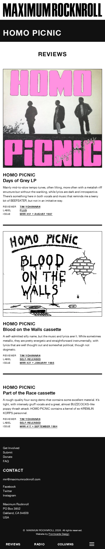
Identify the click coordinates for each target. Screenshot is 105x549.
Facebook (9, 486)
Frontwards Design (59, 533)
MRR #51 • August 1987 (36, 213)
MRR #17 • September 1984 (38, 426)
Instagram (9, 495)
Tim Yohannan (30, 206)
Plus (23, 210)
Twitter (7, 491)
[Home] (52, 15)
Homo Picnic (19, 174)
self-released (30, 359)
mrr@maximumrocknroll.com (21, 479)
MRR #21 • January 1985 (37, 362)
